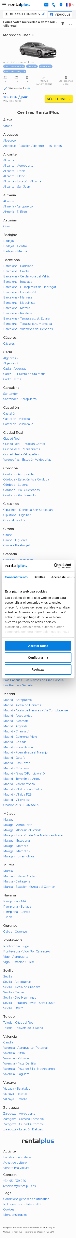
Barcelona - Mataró (16, 308)
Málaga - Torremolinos (18, 856)
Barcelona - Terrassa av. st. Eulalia (26, 318)
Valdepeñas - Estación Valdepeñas (27, 459)
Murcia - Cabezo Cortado (20, 876)
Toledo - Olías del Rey (18, 1022)
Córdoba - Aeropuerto (18, 474)
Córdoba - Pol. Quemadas (21, 490)
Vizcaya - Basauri (15, 1094)
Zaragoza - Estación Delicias (23, 1129)
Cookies (8, 1209)
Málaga (8, 819)
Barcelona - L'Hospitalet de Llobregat (29, 287)
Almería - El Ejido (15, 212)
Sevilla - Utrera (13, 1008)
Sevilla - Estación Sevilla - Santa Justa (29, 1003)
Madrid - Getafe (14, 758)
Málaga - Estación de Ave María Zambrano (33, 835)
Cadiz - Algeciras (14, 368)
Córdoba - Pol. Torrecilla (19, 495)
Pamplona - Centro (16, 912)
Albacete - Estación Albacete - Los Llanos (32, 146)
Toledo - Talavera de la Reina (23, 1028)
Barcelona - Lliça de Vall (19, 292)
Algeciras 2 (10, 358)
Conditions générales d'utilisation (26, 1199)
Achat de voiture (15, 1162)
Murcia (8, 871)
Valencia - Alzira (14, 1053)
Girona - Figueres (15, 540)
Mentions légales (15, 1215)
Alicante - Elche (14, 176)
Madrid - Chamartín (16, 731)
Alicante (9, 160)
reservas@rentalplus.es (19, 1186)
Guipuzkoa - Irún (15, 520)
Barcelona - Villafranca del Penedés (28, 329)
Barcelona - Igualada (17, 282)
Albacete (9, 140)
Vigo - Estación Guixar (18, 962)
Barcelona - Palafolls (17, 313)
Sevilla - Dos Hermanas (19, 997)
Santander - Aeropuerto (20, 399)
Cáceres (9, 343)
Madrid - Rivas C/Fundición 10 (24, 773)
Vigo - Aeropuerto (16, 957)
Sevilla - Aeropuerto (17, 982)
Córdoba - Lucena (15, 485)
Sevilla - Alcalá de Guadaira (21, 987)
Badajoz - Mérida (15, 251)
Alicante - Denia (14, 171)
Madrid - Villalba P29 (17, 794)
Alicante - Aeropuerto (18, 165)
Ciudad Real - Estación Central (24, 444)
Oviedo (8, 226)
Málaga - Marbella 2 (17, 851)
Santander (10, 394)
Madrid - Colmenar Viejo (20, 737)
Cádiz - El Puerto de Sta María (24, 374)
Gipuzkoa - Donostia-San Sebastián (28, 510)
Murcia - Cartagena (16, 881)
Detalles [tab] (39, 577)
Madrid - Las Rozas (16, 763)
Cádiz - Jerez (12, 379)
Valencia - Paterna (16, 1058)
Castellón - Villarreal (16, 419)
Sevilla (7, 976)
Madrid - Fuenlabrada (18, 747)
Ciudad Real (11, 438)
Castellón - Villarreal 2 (18, 424)
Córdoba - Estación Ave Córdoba (26, 479)
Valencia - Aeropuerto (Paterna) (25, 1048)
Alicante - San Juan (16, 186)
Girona (7, 535)
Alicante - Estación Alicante (22, 181)
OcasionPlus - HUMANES (21, 805)
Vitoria (7, 126)
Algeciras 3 (10, 363)
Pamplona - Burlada (17, 906)
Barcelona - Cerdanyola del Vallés (26, 276)
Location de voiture (17, 1157)
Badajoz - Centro (15, 246)
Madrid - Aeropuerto (17, 700)
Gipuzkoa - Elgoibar (17, 515)
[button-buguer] (4, 4)
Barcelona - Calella (16, 271)
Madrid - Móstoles (16, 768)
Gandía (8, 1042)
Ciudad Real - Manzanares (21, 449)
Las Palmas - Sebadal (18, 685)
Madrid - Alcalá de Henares (22, 705)
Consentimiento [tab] (16, 577)
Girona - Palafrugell (16, 545)
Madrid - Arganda (15, 726)
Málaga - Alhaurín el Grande (22, 830)
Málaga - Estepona (16, 840)
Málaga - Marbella (15, 846)
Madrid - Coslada (15, 742)
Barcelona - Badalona (18, 266)
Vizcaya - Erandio (15, 1099)
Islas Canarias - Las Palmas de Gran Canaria (33, 680)
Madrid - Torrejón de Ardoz (22, 779)
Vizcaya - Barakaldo (16, 1088)
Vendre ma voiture (16, 1168)
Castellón (9, 413)
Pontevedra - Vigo (16, 946)
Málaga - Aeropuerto (17, 825)
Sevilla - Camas (13, 992)
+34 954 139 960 (14, 1181)
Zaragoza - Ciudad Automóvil (23, 1124)
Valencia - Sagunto (16, 1074)
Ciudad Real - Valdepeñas (21, 454)
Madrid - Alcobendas (17, 715)
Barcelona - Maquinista (19, 303)
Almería (8, 201)
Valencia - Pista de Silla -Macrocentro (29, 1069)
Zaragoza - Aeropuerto (19, 1113)
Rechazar (38, 669)
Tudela (8, 917)
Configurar (35, 657)
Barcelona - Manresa (17, 297)
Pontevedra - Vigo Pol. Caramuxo (26, 951)
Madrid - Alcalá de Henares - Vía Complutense (35, 710)
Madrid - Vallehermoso (19, 784)
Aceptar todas (38, 646)
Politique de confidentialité (22, 1204)
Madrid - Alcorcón (15, 721)
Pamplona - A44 (14, 901)
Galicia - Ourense (15, 931)
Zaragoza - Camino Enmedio (23, 1119)
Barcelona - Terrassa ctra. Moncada (27, 324)
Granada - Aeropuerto (18, 560)
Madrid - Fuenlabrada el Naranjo (25, 752)
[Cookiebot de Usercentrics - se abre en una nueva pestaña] (54, 565)
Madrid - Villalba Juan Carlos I (23, 789)
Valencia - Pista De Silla (19, 1063)
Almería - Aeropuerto (18, 206)
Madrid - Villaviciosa (16, 800)
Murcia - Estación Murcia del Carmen (29, 887)
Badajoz (9, 241)
